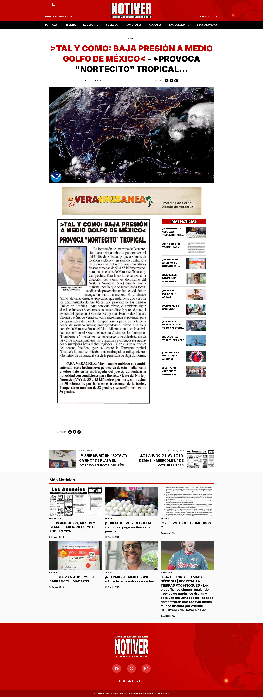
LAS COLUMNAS (179, 24)
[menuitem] (131, 681)
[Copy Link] (176, 81)
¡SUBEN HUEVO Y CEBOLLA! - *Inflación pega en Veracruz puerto (172, 235)
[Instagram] (146, 668)
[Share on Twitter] (167, 81)
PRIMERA (70, 24)
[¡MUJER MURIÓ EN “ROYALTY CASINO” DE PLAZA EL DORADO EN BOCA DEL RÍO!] (62, 459)
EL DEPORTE (90, 24)
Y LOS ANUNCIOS (207, 24)
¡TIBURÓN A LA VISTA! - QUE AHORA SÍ (170, 355)
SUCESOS (112, 24)
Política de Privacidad (131, 681)
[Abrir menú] (46, 4)
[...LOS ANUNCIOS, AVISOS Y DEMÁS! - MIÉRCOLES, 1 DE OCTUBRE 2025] (200, 459)
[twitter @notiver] (131, 668)
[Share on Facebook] (171, 81)
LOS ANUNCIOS (56, 518)
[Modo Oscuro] (53, 4)
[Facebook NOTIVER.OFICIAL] (116, 668)
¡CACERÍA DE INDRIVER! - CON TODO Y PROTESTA (173, 324)
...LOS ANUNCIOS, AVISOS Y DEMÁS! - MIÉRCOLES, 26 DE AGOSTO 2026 (73, 527)
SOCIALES (155, 24)
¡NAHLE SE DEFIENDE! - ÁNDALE (169, 293)
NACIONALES (133, 24)
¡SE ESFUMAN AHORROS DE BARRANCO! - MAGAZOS (72, 579)
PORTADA (51, 24)
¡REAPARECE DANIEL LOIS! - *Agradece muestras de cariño (170, 281)
